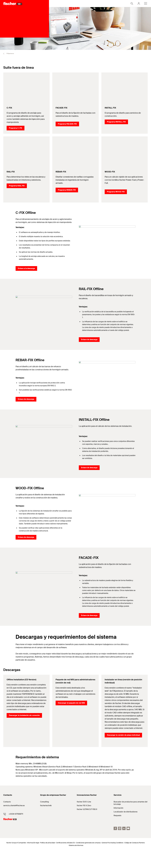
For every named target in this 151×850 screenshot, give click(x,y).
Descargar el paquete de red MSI (71, 703)
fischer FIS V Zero (84, 805)
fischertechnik (46, 805)
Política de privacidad (47, 843)
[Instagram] (119, 828)
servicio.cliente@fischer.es (14, 805)
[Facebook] (115, 828)
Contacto (7, 802)
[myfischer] (138, 3)
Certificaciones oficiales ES (65, 843)
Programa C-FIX (15, 128)
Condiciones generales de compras (88, 843)
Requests (117, 815)
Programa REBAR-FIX (67, 190)
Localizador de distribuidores (125, 812)
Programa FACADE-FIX (67, 124)
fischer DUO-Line (84, 802)
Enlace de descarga (89, 339)
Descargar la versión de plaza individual (123, 735)
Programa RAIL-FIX (17, 186)
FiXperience (10, 53)
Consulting (44, 802)
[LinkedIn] (124, 828)
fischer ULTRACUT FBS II (87, 809)
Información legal (33, 843)
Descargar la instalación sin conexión (24, 715)
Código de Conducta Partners (134, 843)
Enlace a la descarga (26, 268)
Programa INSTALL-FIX (116, 122)
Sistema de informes (76, 845)
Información (118, 808)
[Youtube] (128, 828)
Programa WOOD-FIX (116, 192)
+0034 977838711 (16, 814)
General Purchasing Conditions (112, 843)
